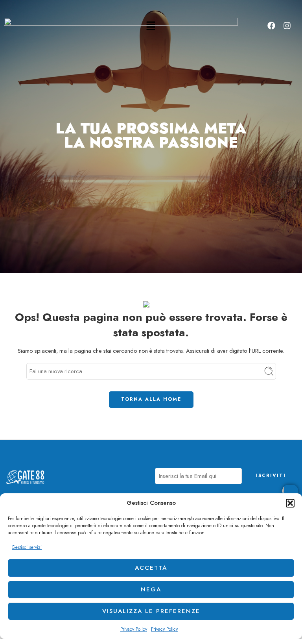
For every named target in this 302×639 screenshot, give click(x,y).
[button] (290, 503)
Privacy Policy (133, 629)
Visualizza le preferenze (151, 611)
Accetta (151, 567)
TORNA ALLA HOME (151, 399)
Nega (151, 589)
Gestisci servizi (27, 547)
